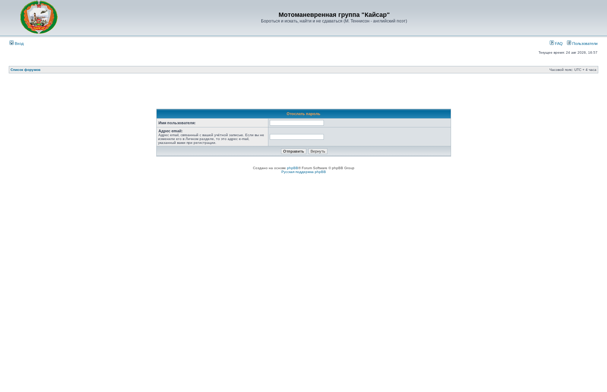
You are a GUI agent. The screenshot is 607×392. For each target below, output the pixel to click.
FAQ (558, 43)
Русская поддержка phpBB (303, 172)
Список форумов (25, 70)
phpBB (292, 168)
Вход (19, 43)
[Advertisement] (303, 93)
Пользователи (584, 43)
